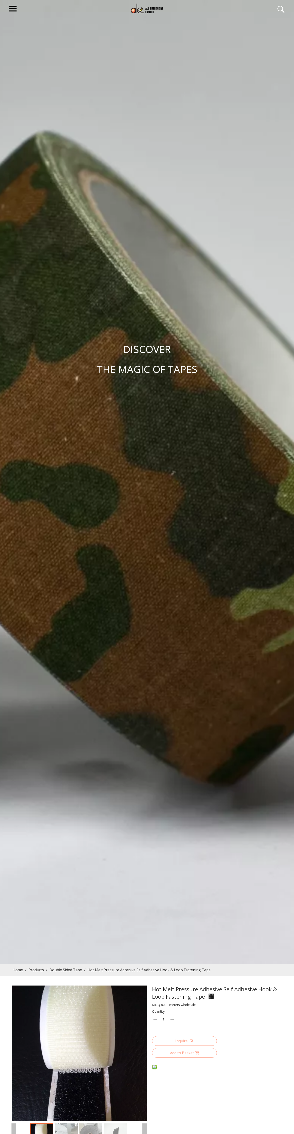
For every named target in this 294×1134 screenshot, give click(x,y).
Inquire (181, 1040)
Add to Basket (182, 1052)
